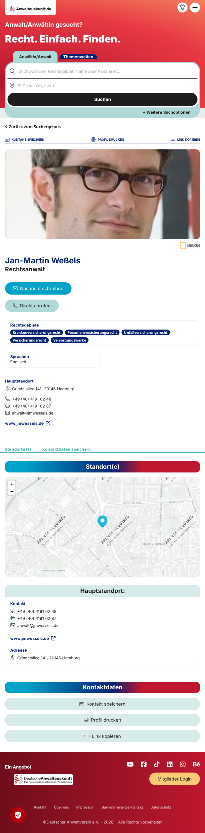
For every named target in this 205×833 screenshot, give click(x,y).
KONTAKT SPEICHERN (28, 139)
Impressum (85, 807)
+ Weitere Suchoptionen (166, 112)
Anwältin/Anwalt (35, 56)
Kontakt (40, 807)
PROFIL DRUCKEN (111, 139)
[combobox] (103, 71)
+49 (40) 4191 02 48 (31, 399)
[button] (103, 521)
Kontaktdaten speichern (66, 449)
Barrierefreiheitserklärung (122, 807)
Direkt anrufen (35, 305)
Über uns (61, 807)
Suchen (102, 99)
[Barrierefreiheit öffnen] (183, 7)
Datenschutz (160, 807)
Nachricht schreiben (42, 288)
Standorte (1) (18, 449)
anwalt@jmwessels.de (32, 413)
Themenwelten (78, 56)
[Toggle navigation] (195, 7)
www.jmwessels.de (24, 423)
